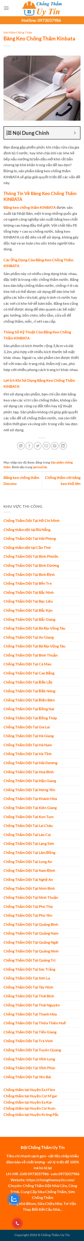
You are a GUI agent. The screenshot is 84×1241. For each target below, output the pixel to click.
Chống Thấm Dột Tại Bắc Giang (29, 619)
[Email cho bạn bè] (46, 446)
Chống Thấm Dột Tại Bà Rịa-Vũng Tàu (34, 628)
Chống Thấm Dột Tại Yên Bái (27, 1077)
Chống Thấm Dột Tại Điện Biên (29, 700)
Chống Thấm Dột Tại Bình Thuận (31, 655)
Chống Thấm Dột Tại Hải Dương (30, 762)
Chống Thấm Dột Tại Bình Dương (31, 565)
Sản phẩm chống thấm (18, 32)
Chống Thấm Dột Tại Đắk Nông (29, 691)
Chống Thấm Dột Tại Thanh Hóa (30, 1014)
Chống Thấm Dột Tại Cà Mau (27, 664)
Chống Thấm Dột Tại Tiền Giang (30, 1032)
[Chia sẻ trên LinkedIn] (63, 446)
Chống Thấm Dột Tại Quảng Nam (31, 933)
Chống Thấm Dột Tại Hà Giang (29, 735)
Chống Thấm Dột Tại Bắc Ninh (29, 592)
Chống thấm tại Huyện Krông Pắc (31, 1114)
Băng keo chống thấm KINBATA (30, 207)
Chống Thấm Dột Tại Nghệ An (28, 879)
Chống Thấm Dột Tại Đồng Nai (29, 709)
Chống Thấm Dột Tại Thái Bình (29, 996)
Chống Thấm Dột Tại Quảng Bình (31, 924)
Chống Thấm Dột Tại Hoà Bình (29, 772)
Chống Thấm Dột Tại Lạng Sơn (29, 843)
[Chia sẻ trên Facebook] (29, 446)
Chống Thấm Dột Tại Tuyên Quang (32, 1050)
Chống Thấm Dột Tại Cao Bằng (29, 673)
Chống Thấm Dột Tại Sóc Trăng (29, 969)
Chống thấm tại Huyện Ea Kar (28, 1102)
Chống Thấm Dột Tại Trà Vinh (28, 1041)
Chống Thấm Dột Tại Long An (28, 861)
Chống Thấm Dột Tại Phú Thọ (28, 906)
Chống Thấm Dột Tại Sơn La (27, 978)
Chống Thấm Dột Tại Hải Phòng (30, 538)
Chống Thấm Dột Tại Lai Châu (28, 825)
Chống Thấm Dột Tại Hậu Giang (30, 780)
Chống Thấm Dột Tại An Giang (29, 637)
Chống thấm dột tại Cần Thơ (27, 547)
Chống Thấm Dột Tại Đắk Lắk (28, 682)
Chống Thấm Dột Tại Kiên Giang (30, 807)
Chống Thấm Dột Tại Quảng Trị (29, 960)
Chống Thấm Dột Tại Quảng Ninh (31, 951)
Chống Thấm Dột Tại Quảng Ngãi (31, 942)
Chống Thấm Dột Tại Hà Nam (28, 745)
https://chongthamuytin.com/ (50, 1180)
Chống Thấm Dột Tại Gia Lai (27, 727)
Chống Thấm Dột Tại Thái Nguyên (32, 1005)
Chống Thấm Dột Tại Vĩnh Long (29, 1059)
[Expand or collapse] (75, 133)
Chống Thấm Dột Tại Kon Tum (28, 816)
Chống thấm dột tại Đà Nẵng (27, 529)
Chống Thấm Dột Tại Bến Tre (28, 583)
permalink (40, 467)
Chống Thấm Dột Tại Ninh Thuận (31, 897)
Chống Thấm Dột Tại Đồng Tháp (30, 718)
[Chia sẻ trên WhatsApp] (21, 446)
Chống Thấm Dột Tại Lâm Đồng (29, 852)
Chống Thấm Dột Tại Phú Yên (28, 915)
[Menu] (6, 8)
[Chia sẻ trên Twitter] (38, 446)
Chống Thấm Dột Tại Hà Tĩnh (28, 753)
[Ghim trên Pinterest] (55, 446)
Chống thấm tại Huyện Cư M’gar (30, 1096)
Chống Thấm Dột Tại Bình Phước (31, 556)
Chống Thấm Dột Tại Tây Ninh (28, 987)
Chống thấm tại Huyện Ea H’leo (29, 1089)
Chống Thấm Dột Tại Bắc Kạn (28, 610)
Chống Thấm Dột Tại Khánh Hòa (30, 798)
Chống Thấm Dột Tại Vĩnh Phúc (30, 1067)
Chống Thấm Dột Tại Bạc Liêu (28, 601)
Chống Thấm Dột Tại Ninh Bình (29, 888)
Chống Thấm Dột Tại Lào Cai (27, 834)
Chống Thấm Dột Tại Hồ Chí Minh (32, 520)
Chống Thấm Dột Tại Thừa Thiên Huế (35, 1023)
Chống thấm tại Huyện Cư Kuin (29, 1108)
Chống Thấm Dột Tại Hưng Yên (29, 789)
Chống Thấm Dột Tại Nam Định (29, 870)
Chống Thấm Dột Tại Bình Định (29, 574)
